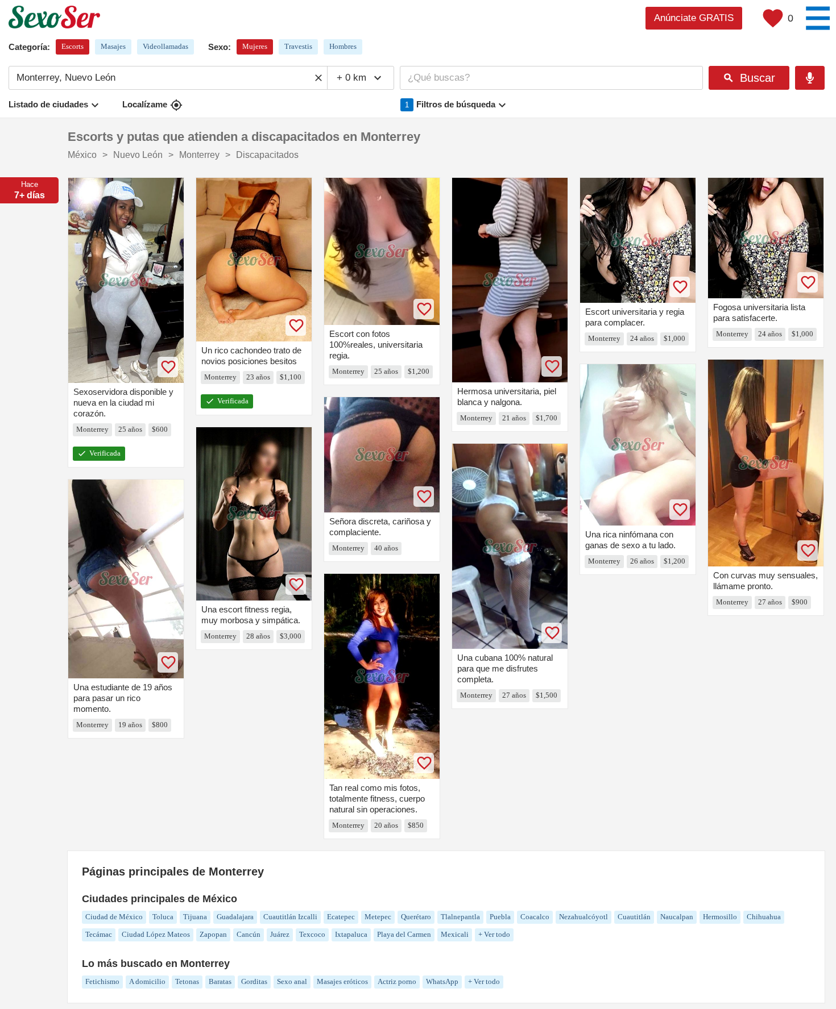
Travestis (298, 46)
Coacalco (534, 916)
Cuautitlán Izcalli (290, 916)
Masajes (113, 46)
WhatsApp (442, 981)
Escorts (72, 46)
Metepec (378, 916)
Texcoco (312, 934)
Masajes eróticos (342, 981)
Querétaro (416, 916)
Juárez (279, 934)
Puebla (500, 916)
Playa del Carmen (404, 934)
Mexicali (455, 934)
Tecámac (98, 934)
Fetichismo (102, 981)
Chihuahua (764, 916)
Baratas (220, 981)
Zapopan (213, 934)
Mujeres (254, 46)
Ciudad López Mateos (156, 934)
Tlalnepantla (460, 916)
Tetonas (187, 981)
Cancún (248, 934)
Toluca (162, 916)
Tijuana (195, 916)
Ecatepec (341, 916)
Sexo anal (292, 981)
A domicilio (147, 981)
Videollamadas (165, 46)
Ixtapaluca (351, 934)
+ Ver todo (494, 934)
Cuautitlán (634, 916)
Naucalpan (676, 916)
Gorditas (254, 981)
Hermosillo (720, 916)
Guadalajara (235, 916)
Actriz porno (397, 981)
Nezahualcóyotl (583, 916)
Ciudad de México (114, 916)
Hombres (343, 46)
